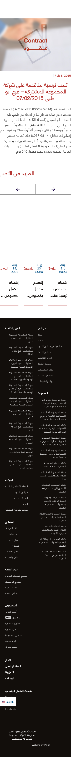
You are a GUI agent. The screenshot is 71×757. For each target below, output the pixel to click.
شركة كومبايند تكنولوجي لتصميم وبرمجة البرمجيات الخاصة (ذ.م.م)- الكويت (53, 402)
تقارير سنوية (10, 629)
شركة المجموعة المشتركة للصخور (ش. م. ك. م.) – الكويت (54, 488)
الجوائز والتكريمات (46, 381)
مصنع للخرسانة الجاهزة (16, 575)
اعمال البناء (14, 540)
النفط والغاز (14, 534)
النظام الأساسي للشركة (16, 486)
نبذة (40, 334)
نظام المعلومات (45, 369)
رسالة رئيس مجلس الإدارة (50, 346)
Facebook (10, 709)
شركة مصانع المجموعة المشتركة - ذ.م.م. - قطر (54, 464)
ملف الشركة (11, 646)
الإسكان (15, 545)
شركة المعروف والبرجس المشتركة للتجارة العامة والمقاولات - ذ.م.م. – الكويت (54, 502)
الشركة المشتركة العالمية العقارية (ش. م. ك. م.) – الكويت (54, 554)
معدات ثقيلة (11, 587)
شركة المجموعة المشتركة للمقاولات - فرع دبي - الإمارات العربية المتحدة (21, 375)
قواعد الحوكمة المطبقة (17, 509)
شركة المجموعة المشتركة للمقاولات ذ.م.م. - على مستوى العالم (21, 464)
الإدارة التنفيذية (45, 357)
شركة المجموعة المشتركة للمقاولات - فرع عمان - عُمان (21, 413)
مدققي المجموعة (13, 635)
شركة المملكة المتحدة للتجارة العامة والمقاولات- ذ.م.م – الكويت (53, 529)
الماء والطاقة (13, 551)
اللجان (25, 504)
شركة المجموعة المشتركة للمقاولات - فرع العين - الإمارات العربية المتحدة (21, 363)
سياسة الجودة (44, 363)
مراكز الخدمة (11, 593)
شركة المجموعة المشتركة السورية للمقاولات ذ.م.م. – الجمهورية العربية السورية (53, 440)
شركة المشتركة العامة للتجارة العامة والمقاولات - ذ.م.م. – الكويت (52, 516)
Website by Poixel (41, 744)
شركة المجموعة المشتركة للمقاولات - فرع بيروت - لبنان (21, 337)
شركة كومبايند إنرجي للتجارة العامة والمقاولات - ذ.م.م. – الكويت (52, 542)
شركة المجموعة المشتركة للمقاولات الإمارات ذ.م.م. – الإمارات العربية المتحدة (52, 428)
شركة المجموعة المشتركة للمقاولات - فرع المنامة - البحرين (21, 439)
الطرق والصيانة (12, 557)
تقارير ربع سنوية (12, 623)
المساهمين (10, 641)
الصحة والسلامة (45, 375)
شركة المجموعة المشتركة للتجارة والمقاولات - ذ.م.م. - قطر (52, 475)
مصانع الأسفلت (13, 581)
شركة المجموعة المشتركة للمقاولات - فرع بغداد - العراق (21, 350)
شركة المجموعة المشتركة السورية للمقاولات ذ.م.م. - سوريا (20, 451)
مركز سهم (13, 617)
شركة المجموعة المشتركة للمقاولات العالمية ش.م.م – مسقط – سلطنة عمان (52, 415)
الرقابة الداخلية (21, 498)
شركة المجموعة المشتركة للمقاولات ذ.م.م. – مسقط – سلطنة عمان (52, 453)
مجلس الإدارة (44, 352)
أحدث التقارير (11, 611)
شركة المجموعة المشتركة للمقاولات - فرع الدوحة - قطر (21, 426)
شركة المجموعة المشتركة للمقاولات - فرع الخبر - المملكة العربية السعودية (21, 400)
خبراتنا (41, 340)
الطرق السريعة (12, 528)
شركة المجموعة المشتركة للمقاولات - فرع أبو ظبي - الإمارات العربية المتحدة (20, 388)
